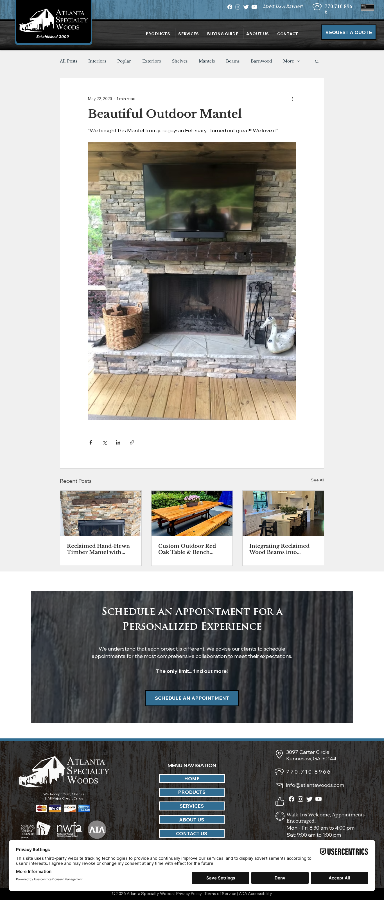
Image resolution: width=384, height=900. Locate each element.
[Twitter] (309, 799)
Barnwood (261, 61)
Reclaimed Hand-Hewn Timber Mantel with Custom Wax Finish (98, 549)
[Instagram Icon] (238, 7)
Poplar (124, 61)
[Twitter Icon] (246, 7)
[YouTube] (318, 799)
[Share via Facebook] (90, 442)
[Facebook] (291, 799)
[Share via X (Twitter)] (104, 442)
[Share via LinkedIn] (118, 442)
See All (317, 480)
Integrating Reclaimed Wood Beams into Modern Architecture (279, 549)
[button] (257, 33)
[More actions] (292, 98)
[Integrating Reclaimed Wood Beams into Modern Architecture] (283, 513)
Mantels (207, 61)
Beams (233, 61)
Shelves (180, 61)
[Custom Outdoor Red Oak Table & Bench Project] (192, 513)
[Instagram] (300, 799)
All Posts (68, 61)
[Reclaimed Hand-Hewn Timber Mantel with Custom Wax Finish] (100, 513)
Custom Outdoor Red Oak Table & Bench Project (187, 549)
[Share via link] (132, 442)
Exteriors (151, 61)
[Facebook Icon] (230, 7)
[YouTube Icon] (254, 7)
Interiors (97, 61)
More (288, 61)
